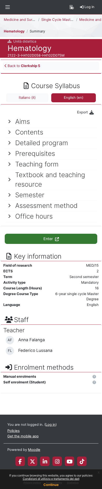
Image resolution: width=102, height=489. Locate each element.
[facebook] (20, 461)
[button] (94, 377)
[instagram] (57, 461)
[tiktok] (82, 461)
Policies (13, 431)
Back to (23, 66)
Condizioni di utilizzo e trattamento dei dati (51, 478)
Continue (51, 485)
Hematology (14, 31)
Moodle (34, 450)
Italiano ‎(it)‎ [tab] (27, 97)
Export (83, 112)
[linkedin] (45, 461)
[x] (32, 461)
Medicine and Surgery (22, 20)
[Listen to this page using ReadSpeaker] (71, 7)
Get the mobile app (23, 436)
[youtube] (70, 461)
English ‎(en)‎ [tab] (73, 97)
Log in (88, 7)
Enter (48, 238)
